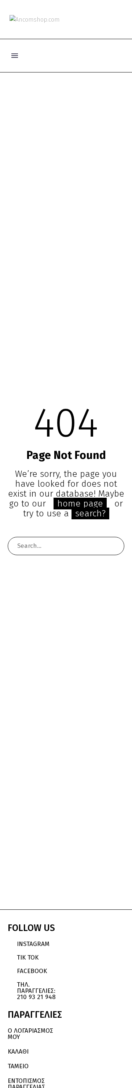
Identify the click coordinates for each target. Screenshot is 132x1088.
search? (90, 513)
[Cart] (120, 19)
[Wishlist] (109, 19)
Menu (14, 55)
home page (80, 503)
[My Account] (96, 19)
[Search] (115, 546)
